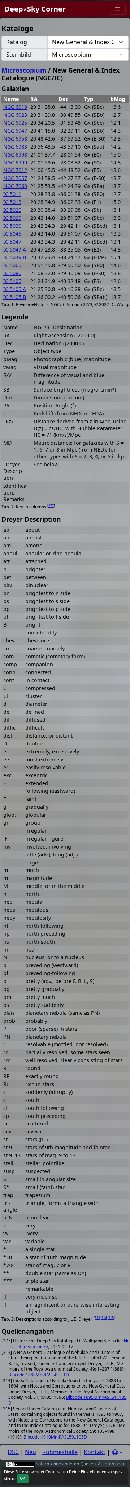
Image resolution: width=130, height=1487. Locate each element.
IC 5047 (12, 241)
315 (111, 1317)
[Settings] (117, 1452)
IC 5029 (12, 217)
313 (97, 1317)
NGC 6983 (15, 146)
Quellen (88, 1464)
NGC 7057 (15, 178)
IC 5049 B (14, 257)
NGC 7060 (15, 186)
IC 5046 (12, 233)
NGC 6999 (15, 162)
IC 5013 (12, 201)
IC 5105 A (14, 289)
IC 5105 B (14, 297)
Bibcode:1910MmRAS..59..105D (55, 1437)
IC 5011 (12, 194)
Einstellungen (94, 1471)
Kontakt (94, 1452)
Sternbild (18, 55)
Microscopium (23, 70)
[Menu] (117, 9)
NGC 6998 (15, 154)
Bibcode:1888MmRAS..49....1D (38, 1375)
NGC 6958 (15, 138)
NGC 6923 (15, 114)
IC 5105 (12, 281)
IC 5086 (12, 273)
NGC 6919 (15, 106)
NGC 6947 (15, 130)
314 (104, 1317)
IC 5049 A (14, 249)
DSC (13, 1452)
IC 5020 (12, 209)
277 (51, 505)
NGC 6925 (15, 122)
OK (22, 1478)
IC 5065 (12, 265)
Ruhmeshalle (60, 1452)
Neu (30, 1452)
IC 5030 (12, 225)
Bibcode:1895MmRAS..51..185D (67, 1400)
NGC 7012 (15, 170)
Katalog (16, 42)
